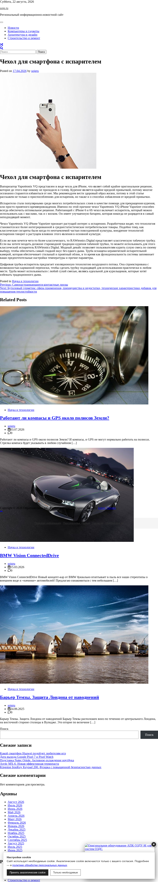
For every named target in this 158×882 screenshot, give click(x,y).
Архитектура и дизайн (22, 34)
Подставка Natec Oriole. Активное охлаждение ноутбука (37, 760)
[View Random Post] (1, 44)
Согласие (97, 523)
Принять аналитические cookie (27, 872)
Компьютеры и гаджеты (23, 31)
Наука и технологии (25, 281)
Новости (13, 27)
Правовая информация (47, 523)
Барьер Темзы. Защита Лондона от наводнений (49, 697)
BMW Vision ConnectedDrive (29, 555)
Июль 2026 (15, 805)
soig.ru (4, 8)
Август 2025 (16, 843)
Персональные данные (76, 523)
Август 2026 (16, 802)
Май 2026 (14, 812)
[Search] (1, 48)
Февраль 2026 (17, 822)
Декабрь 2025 (16, 829)
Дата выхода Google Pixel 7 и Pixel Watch (26, 756)
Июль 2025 (15, 846)
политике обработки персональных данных (39, 865)
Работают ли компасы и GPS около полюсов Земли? (54, 417)
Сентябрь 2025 (17, 840)
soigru (35, 71)
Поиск (4, 728)
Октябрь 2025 (17, 836)
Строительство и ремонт (24, 38)
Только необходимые (65, 872)
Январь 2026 (16, 826)
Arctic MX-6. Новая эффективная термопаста (29, 763)
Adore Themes (107, 508)
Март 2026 (15, 819)
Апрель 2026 (16, 815)
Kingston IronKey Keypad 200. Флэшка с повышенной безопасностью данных (50, 767)
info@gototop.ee (114, 523)
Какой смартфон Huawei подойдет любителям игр (33, 753)
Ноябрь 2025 (16, 833)
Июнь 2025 (15, 850)
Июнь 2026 (15, 808)
